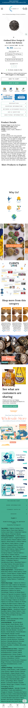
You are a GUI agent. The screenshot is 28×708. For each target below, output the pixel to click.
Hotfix (17, 658)
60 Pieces (18, 54)
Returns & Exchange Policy (14, 109)
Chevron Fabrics (18, 575)
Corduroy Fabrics (6, 553)
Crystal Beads (10, 620)
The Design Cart (13, 501)
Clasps (23, 677)
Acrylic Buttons (12, 639)
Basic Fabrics (17, 611)
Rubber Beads (5, 628)
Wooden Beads (11, 630)
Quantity (14, 64)
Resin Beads (15, 624)
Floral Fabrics (19, 570)
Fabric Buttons (12, 643)
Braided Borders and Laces (17, 696)
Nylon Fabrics (19, 549)
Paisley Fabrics (6, 575)
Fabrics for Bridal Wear (16, 592)
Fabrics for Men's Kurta (9, 603)
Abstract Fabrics (6, 577)
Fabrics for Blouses (19, 585)
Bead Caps (10, 684)
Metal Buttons (12, 635)
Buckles (9, 645)
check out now (10, 406)
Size (14, 57)
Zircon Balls (4, 679)
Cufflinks (16, 645)
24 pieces (9, 54)
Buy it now (14, 83)
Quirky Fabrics (11, 579)
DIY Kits (11, 686)
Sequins (21, 649)
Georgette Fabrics (7, 538)
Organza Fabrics (19, 538)
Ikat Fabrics (5, 534)
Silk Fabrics (5, 543)
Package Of (14, 51)
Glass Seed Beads (12, 618)
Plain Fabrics (18, 571)
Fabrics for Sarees (18, 607)
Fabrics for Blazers (15, 596)
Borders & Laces (6, 694)
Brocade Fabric (18, 564)
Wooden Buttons (12, 641)
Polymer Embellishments (9, 650)
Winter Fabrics (5, 617)
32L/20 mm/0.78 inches (14, 60)
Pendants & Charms (12, 677)
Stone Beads (5, 633)
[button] (13, 101)
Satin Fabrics (14, 543)
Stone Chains (17, 654)
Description (14, 103)
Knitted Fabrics (15, 613)
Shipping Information (13, 106)
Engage (14, 514)
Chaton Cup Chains (7, 656)
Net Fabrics (10, 549)
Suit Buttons (11, 637)
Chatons (23, 660)
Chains (15, 652)
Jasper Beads (15, 673)
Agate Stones (14, 671)
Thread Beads (20, 632)
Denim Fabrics (14, 554)
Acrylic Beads (17, 622)
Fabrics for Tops (6, 585)
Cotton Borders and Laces (10, 698)
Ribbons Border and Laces (9, 701)
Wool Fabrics (11, 541)
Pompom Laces (19, 699)
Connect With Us (13, 509)
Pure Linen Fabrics (17, 530)
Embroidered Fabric (12, 558)
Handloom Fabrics (19, 609)
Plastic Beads (5, 624)
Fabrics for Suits (6, 607)
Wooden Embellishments (9, 664)
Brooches (23, 645)
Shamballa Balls (15, 679)
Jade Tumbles (20, 669)
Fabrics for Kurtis (6, 586)
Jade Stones (11, 669)
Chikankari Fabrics (12, 560)
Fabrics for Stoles (20, 602)
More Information (14, 505)
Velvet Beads (10, 632)
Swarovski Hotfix (18, 662)
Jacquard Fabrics (12, 545)
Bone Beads (18, 626)
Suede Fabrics (15, 551)
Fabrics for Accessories (17, 598)
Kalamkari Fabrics (20, 532)
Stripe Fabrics (21, 573)
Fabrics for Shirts (19, 583)
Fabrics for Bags (6, 600)
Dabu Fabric (15, 566)
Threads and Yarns (20, 692)
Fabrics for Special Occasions (11, 594)
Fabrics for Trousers (7, 588)
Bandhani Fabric (20, 562)
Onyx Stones (5, 671)
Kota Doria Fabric (11, 568)
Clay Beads (10, 626)
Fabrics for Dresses (19, 586)
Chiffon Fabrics (21, 541)
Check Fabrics (11, 573)
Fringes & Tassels (7, 692)
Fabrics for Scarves (7, 602)
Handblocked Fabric (7, 562)
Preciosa (8, 662)
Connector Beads (12, 682)
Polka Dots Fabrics (7, 571)
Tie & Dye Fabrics (6, 564)
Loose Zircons (14, 660)
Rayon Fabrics (16, 539)
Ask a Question (14, 112)
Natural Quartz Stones (14, 675)
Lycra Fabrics (5, 551)
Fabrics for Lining (19, 605)
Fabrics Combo (15, 528)
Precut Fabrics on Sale (14, 615)
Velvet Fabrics (11, 547)
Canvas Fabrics (18, 553)
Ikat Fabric (16, 556)
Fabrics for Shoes (18, 600)
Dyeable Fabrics (6, 611)
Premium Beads (16, 534)
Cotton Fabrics (20, 536)
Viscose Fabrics (6, 539)
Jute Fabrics (5, 554)
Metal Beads (15, 628)
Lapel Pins (5, 647)
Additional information (14, 115)
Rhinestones (5, 660)
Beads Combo (15, 633)
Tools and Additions (15, 690)
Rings (3, 662)
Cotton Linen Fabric (7, 532)
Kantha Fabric (5, 566)
